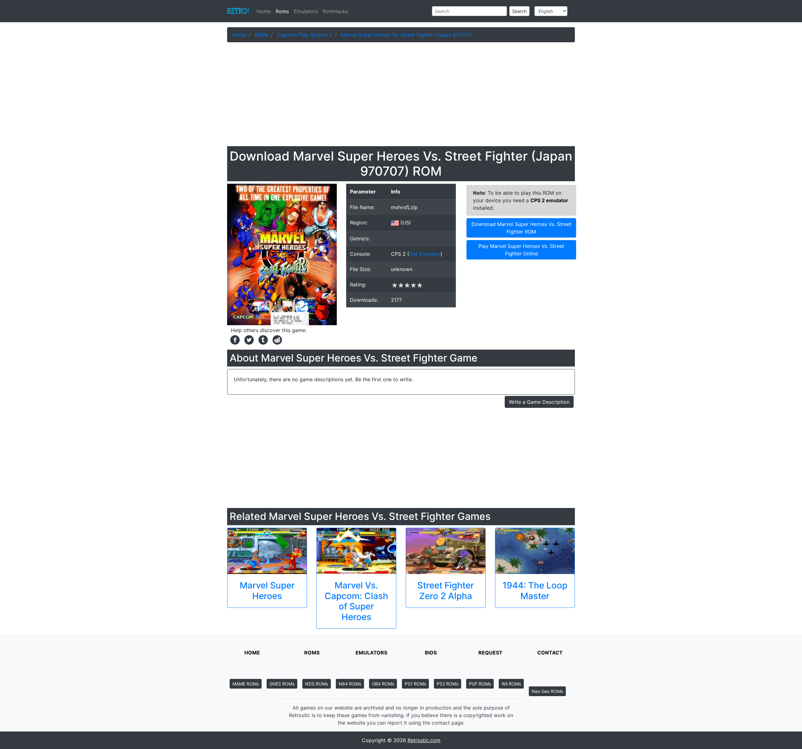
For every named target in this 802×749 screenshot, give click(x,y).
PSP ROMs (480, 683)
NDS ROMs (316, 683)
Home (265, 11)
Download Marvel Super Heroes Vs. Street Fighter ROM (521, 228)
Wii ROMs (511, 683)
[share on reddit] (275, 339)
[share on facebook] (234, 339)
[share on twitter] (248, 339)
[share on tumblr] (262, 339)
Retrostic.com (424, 740)
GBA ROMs (383, 683)
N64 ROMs (350, 683)
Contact (550, 652)
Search (519, 11)
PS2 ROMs (447, 683)
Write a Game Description (539, 402)
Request (490, 652)
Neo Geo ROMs (547, 691)
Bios (431, 652)
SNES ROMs (281, 683)
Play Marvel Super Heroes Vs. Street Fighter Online (521, 250)
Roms (282, 11)
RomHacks (335, 11)
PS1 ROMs (415, 683)
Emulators (306, 11)
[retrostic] (238, 11)
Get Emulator (424, 254)
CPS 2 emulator (549, 200)
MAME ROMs (245, 683)
